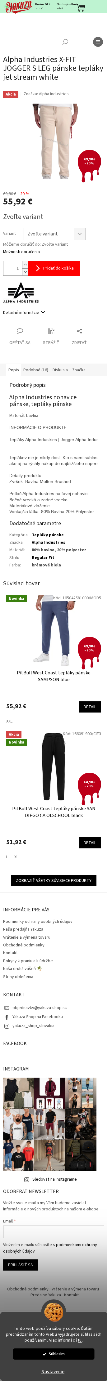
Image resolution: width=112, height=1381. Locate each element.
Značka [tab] (79, 370)
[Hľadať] (65, 42)
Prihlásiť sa (20, 1265)
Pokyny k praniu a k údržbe (28, 961)
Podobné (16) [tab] (35, 370)
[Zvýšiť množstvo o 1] (25, 264)
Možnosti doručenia (21, 252)
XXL (9, 721)
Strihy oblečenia (18, 977)
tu (80, 1340)
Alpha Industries (48, 542)
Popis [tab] (13, 370)
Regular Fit (43, 558)
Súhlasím (57, 1354)
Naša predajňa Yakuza (23, 929)
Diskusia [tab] (60, 370)
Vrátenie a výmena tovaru (26, 937)
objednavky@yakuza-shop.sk (39, 1008)
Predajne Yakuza (45, 1295)
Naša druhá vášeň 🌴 (22, 969)
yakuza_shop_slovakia (33, 1026)
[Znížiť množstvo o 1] (25, 271)
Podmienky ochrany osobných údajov (37, 921)
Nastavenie (52, 1372)
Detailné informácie (21, 313)
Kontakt (10, 953)
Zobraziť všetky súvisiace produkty (53, 881)
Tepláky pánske (48, 535)
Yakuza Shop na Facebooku (37, 1017)
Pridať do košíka (58, 268)
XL (16, 857)
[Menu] (98, 42)
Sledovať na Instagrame (54, 1179)
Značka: (46, 94)
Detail (90, 707)
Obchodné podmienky (23, 945)
